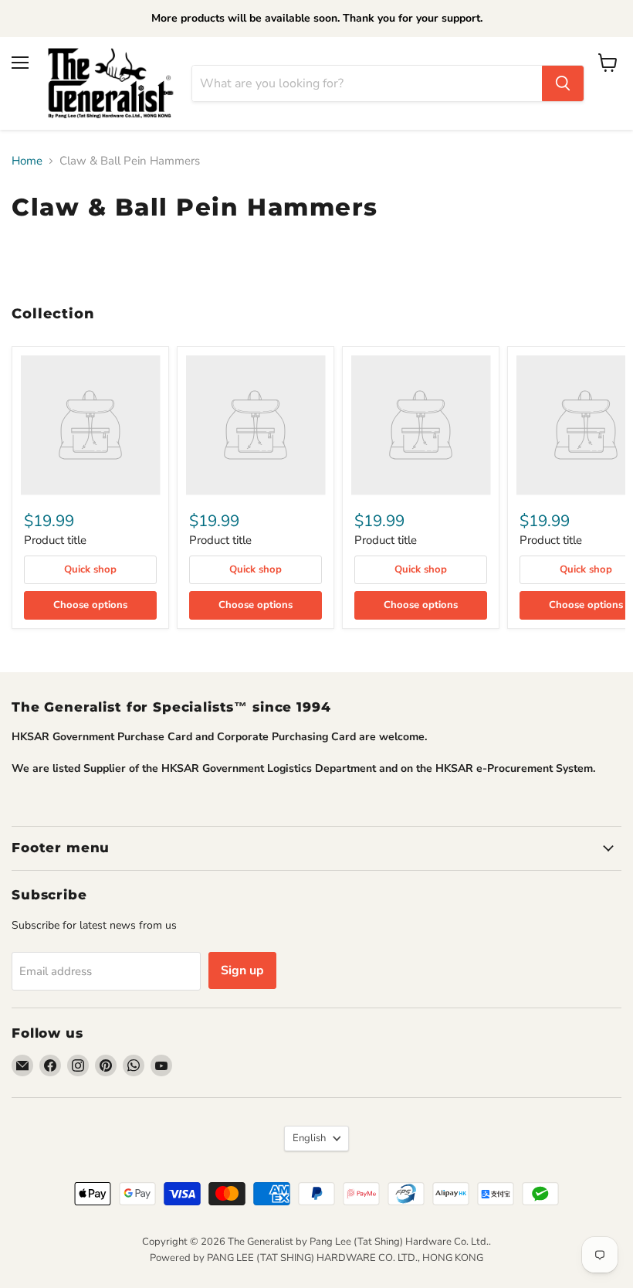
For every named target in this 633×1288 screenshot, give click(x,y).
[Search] (563, 83)
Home (27, 161)
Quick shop (90, 569)
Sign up (242, 970)
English (309, 1138)
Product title (55, 540)
